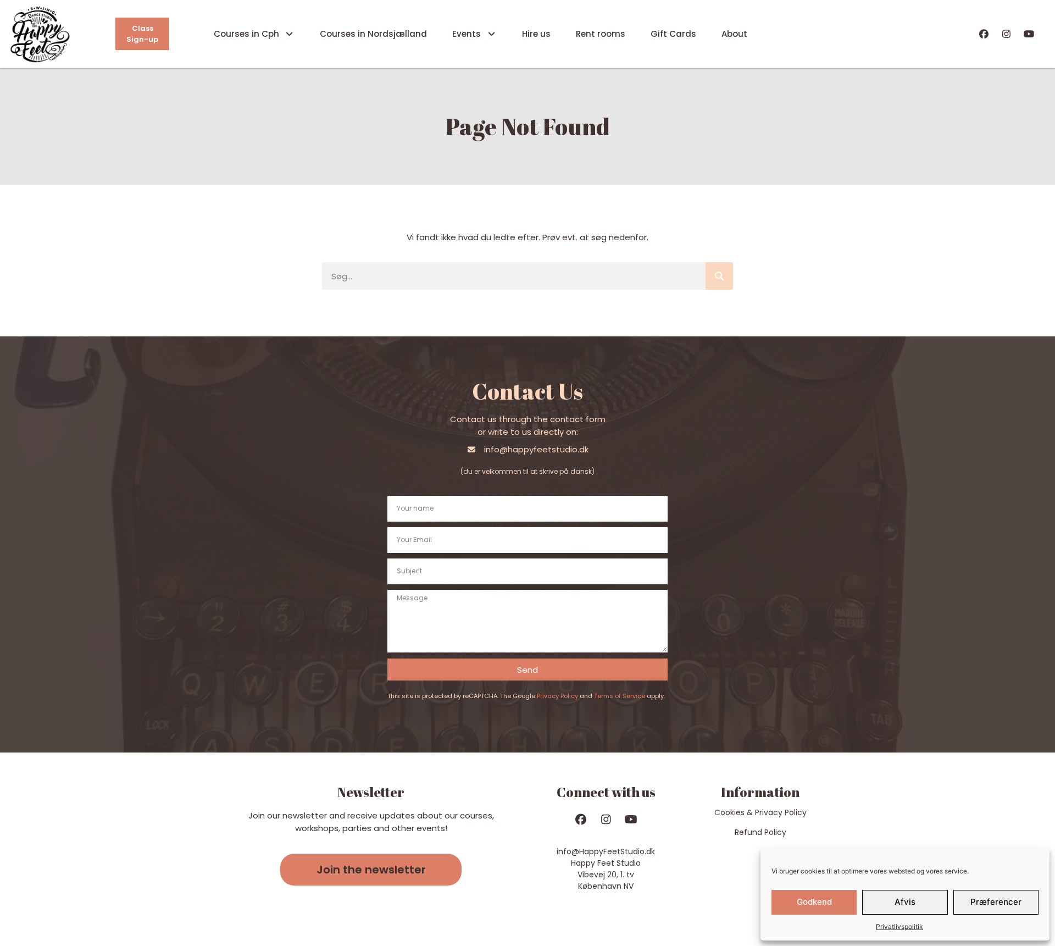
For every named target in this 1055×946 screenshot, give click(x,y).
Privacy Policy (557, 695)
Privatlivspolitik (899, 926)
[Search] (719, 276)
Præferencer (995, 902)
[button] (371, 870)
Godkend (814, 902)
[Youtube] (1028, 33)
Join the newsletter (371, 869)
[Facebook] (984, 33)
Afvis (905, 902)
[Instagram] (1006, 33)
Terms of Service (619, 695)
